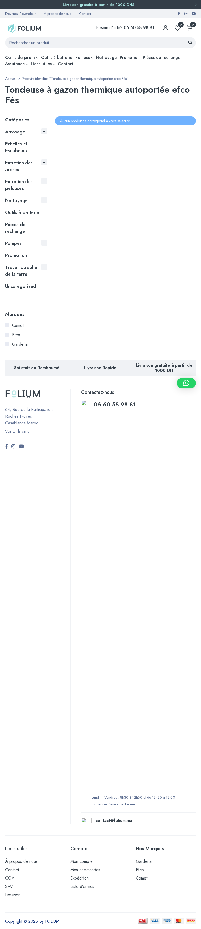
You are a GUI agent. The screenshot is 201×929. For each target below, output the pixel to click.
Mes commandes (85, 870)
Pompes (13, 243)
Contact (85, 13)
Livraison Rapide (100, 368)
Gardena (20, 344)
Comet (18, 325)
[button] (186, 383)
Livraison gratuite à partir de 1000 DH (164, 367)
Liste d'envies (181, 25)
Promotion (16, 255)
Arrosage (15, 131)
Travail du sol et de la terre (22, 271)
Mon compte (81, 861)
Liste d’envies (82, 886)
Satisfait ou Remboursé (36, 368)
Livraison (12, 895)
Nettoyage (16, 200)
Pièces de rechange (15, 228)
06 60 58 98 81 (115, 404)
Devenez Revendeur (20, 13)
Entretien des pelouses (19, 185)
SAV (9, 886)
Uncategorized (20, 286)
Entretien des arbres (19, 166)
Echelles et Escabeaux (16, 147)
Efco (16, 335)
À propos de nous (57, 13)
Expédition (79, 878)
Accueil (10, 78)
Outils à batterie (22, 212)
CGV (9, 878)
